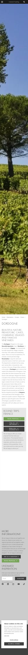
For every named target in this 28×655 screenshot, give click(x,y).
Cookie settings (14, 639)
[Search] (24, 2)
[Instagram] (13, 584)
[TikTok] (24, 584)
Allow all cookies (14, 643)
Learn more (6, 635)
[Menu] (2, 2)
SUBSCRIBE (20, 578)
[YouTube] (19, 584)
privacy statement (14, 575)
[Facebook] (3, 584)
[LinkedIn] (8, 584)
